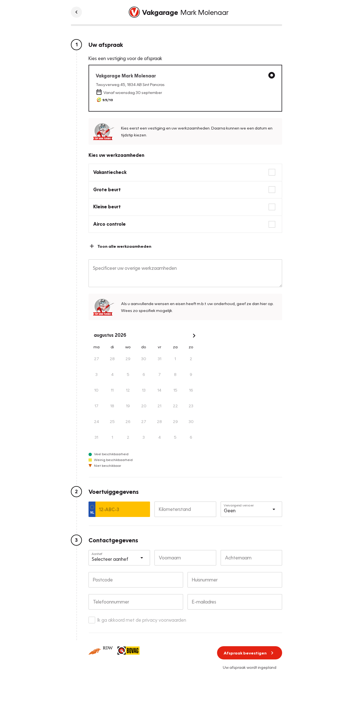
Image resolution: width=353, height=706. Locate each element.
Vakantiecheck (110, 172)
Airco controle (109, 224)
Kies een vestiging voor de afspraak (125, 58)
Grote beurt (107, 189)
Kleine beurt (107, 206)
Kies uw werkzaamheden (116, 155)
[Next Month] (194, 335)
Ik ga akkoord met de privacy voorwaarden (141, 620)
